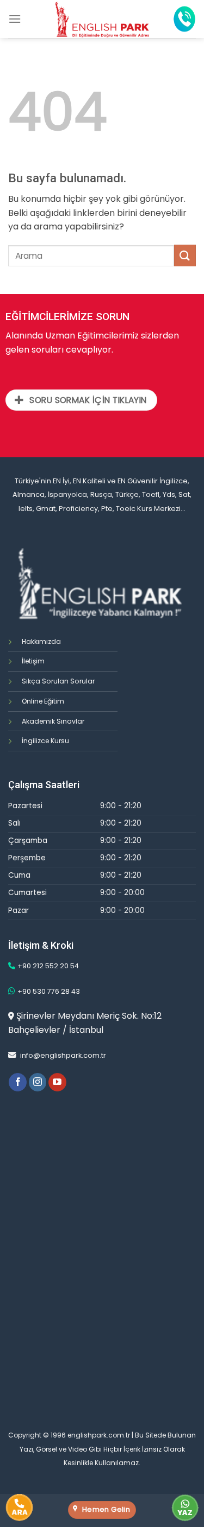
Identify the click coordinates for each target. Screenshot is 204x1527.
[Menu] (14, 18)
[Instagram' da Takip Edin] (38, 1082)
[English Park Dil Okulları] (102, 19)
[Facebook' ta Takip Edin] (18, 1082)
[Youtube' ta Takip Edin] (57, 1082)
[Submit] (185, 255)
